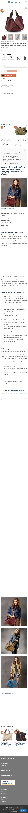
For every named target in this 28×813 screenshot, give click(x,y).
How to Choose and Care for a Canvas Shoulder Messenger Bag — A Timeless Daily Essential (21, 142)
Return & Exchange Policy (7, 762)
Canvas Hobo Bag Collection (15, 393)
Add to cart (12, 71)
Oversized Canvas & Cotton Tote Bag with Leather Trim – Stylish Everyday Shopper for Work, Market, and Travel (7, 745)
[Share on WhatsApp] (2, 86)
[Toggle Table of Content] (24, 150)
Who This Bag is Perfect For (10, 162)
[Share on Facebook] (4, 86)
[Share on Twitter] (7, 86)
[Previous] (3, 20)
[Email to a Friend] (9, 86)
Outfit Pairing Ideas (8, 160)
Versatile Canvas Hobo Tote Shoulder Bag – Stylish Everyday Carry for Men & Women (13, 153)
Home (2, 41)
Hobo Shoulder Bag (21, 82)
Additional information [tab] (7, 93)
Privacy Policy (4, 765)
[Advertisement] (14, 110)
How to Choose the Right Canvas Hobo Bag (13, 157)
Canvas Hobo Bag (9, 41)
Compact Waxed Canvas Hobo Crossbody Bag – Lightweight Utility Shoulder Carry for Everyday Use (20, 745)
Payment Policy (4, 763)
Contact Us (3, 801)
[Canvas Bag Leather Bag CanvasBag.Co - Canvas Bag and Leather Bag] (14, 2)
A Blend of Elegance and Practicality (12, 156)
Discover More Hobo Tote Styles (12, 163)
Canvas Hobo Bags (7, 82)
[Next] (25, 20)
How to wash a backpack (7, 693)
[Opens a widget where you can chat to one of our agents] (23, 810)
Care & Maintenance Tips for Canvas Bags (13, 159)
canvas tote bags (14, 82)
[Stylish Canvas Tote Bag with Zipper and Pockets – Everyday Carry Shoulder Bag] (7, 131)
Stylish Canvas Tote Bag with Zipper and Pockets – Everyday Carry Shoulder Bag (7, 142)
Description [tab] (4, 90)
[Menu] (2, 2)
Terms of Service (5, 766)
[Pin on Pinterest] (11, 86)
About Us (3, 793)
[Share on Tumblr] (14, 86)
